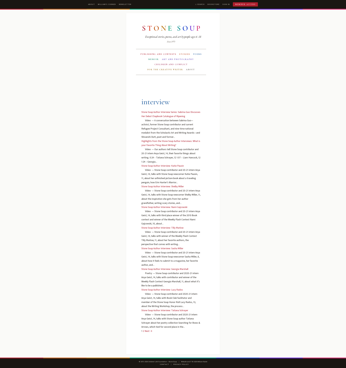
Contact (164, 364)
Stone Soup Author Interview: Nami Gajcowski (164, 207)
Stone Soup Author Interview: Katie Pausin (162, 166)
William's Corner (107, 4)
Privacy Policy (181, 364)
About (91, 4)
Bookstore (213, 4)
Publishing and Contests (158, 54)
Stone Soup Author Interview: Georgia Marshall (164, 269)
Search (201, 4)
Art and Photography (178, 59)
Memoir (153, 59)
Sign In (226, 4)
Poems (197, 54)
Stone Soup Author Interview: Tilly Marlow (162, 227)
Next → (148, 331)
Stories (184, 54)
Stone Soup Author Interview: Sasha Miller (162, 248)
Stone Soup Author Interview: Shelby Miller (162, 186)
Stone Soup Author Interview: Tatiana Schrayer (164, 310)
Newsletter (125, 4)
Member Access (245, 4)
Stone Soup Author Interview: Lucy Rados (162, 289)
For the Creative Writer (165, 69)
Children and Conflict (171, 64)
